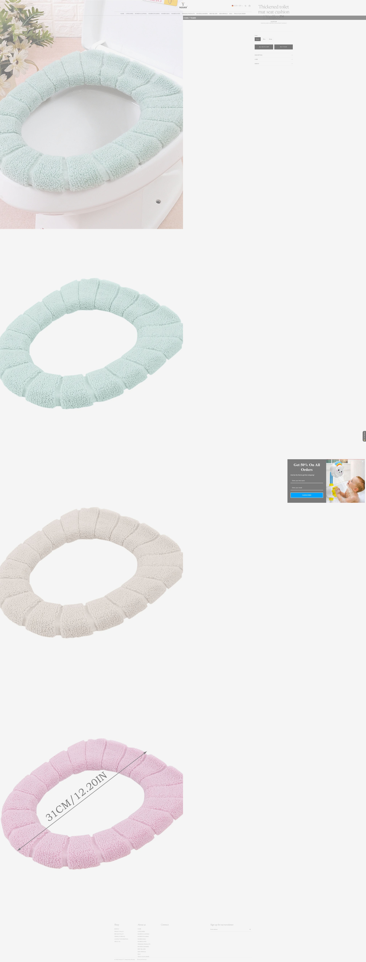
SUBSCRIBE (306, 495)
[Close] (362, 461)
